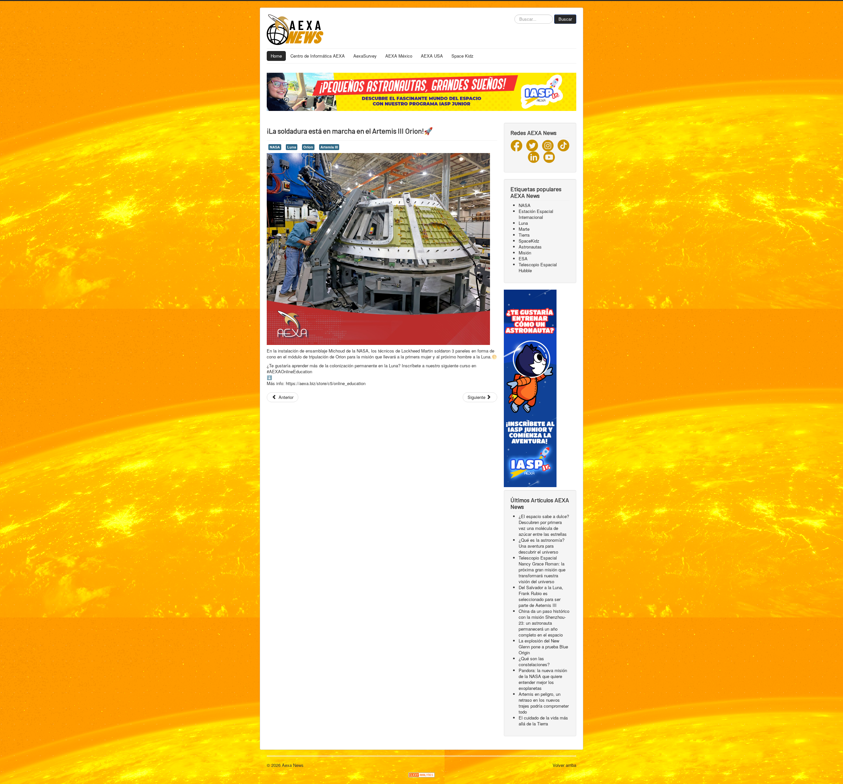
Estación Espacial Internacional (536, 214)
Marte (524, 229)
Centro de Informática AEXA (317, 56)
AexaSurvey (365, 56)
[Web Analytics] (421, 774)
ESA (523, 258)
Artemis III (329, 146)
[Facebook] (516, 145)
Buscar (565, 19)
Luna (291, 146)
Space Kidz (462, 56)
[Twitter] (532, 145)
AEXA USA (432, 56)
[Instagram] (548, 145)
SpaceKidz (529, 241)
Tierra (524, 235)
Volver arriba (564, 765)
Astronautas (530, 247)
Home (276, 56)
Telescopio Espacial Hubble (538, 267)
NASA (275, 146)
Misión (525, 252)
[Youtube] (549, 156)
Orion (308, 146)
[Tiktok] (563, 145)
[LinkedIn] (533, 156)
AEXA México (398, 56)
